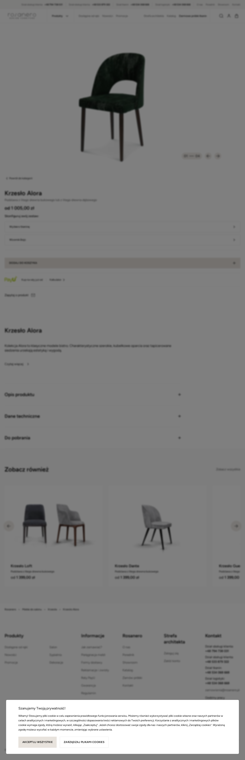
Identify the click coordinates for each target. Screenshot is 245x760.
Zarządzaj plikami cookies (84, 742)
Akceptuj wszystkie (37, 742)
